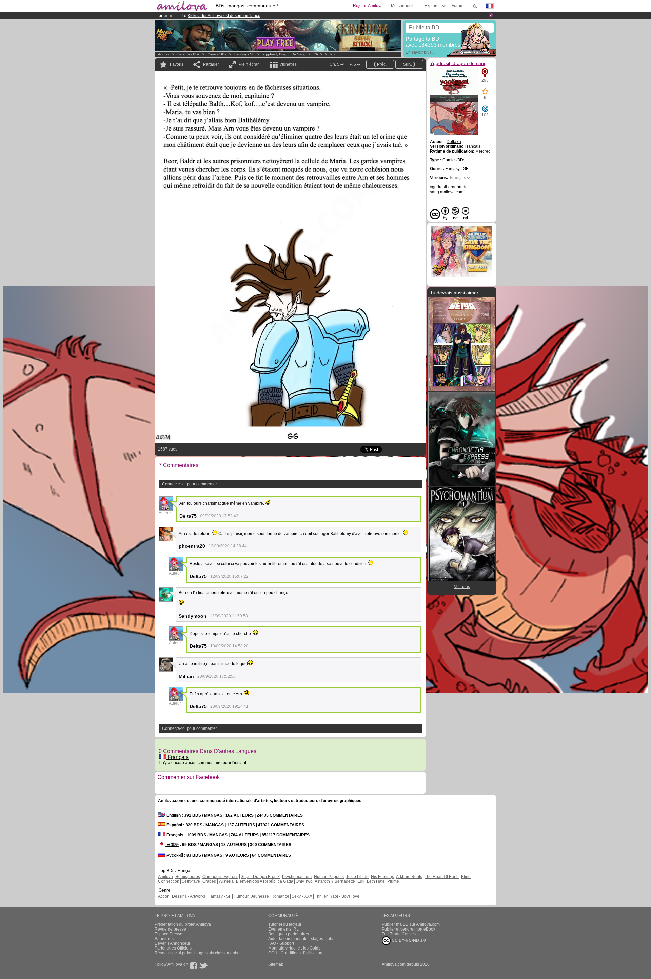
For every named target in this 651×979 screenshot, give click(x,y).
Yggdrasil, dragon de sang (283, 54)
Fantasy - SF (244, 54)
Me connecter (403, 5)
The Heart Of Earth (442, 876)
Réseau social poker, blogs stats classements (196, 953)
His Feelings (382, 876)
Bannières (164, 938)
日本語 (172, 844)
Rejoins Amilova (368, 5)
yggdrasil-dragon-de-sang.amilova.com (449, 189)
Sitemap (275, 964)
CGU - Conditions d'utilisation (295, 953)
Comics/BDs (217, 54)
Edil (360, 881)
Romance (280, 896)
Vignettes (288, 64)
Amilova (165, 876)
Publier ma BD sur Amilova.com (411, 924)
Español (173, 825)
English (173, 815)
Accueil (163, 54)
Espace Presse (168, 934)
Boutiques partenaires (288, 934)
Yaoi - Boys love (344, 896)
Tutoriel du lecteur (284, 924)
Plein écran (249, 64)
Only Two (304, 881)
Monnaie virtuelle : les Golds (294, 948)
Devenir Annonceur (172, 943)
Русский (174, 855)
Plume (393, 881)
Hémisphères (187, 876)
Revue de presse (170, 929)
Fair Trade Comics (399, 934)
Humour (241, 896)
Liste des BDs (188, 54)
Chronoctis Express (220, 876)
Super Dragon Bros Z (260, 876)
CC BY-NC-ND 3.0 (408, 940)
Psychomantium (297, 876)
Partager (211, 64)
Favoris (176, 64)
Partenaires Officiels (173, 948)
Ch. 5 (318, 54)
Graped (209, 881)
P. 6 (333, 54)
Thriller (322, 896)
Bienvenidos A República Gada (264, 881)
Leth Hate (376, 881)
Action (164, 896)
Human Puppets (329, 876)
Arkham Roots (409, 876)
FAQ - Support (281, 943)
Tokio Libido (357, 876)
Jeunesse (260, 896)
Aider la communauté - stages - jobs (301, 938)
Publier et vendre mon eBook (408, 929)
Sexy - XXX (302, 896)
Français (177, 757)
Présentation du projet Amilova (183, 924)
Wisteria (226, 881)
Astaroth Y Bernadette (335, 881)
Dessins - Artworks (189, 896)
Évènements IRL (283, 929)
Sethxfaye (191, 881)
